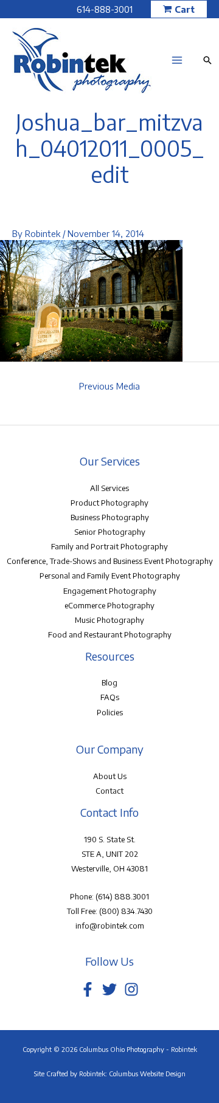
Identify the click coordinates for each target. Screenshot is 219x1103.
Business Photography (110, 517)
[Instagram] (131, 989)
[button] (179, 9)
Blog (109, 682)
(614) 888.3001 (122, 896)
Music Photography (109, 620)
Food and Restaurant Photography (110, 634)
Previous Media (109, 385)
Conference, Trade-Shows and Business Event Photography (110, 561)
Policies (110, 712)
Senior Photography (109, 532)
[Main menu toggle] (177, 60)
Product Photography (109, 502)
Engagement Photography (109, 591)
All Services (109, 488)
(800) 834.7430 (126, 911)
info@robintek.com (109, 925)
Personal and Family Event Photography (110, 575)
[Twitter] (109, 989)
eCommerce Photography (109, 605)
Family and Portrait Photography (109, 546)
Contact (109, 790)
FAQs (109, 697)
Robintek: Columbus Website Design (132, 1073)
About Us (110, 776)
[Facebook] (87, 989)
